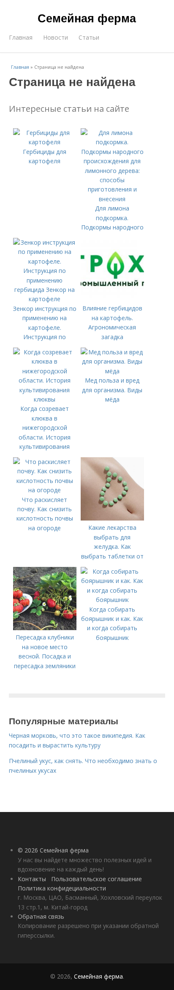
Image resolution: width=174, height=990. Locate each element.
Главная (21, 37)
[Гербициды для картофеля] (44, 142)
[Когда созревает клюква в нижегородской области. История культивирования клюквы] (44, 399)
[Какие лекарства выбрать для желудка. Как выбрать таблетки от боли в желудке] (112, 518)
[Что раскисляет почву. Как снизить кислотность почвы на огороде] (44, 490)
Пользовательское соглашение (96, 879)
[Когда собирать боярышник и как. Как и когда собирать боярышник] (112, 600)
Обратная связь (41, 916)
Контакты (32, 879)
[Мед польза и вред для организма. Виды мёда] (112, 371)
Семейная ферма (87, 18)
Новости (55, 37)
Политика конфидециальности (62, 888)
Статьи (89, 37)
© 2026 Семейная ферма (53, 850)
